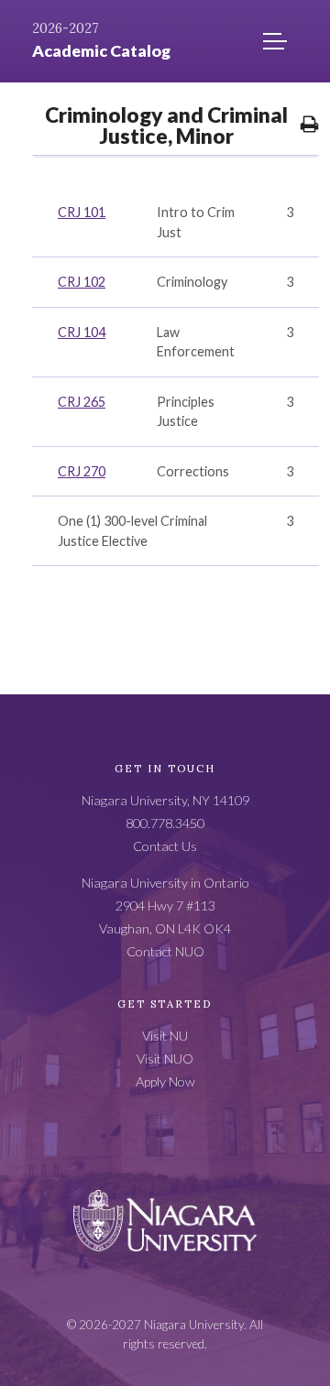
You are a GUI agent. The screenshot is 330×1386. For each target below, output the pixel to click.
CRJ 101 (81, 212)
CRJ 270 (81, 471)
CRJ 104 (81, 332)
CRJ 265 (81, 401)
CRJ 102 (81, 281)
